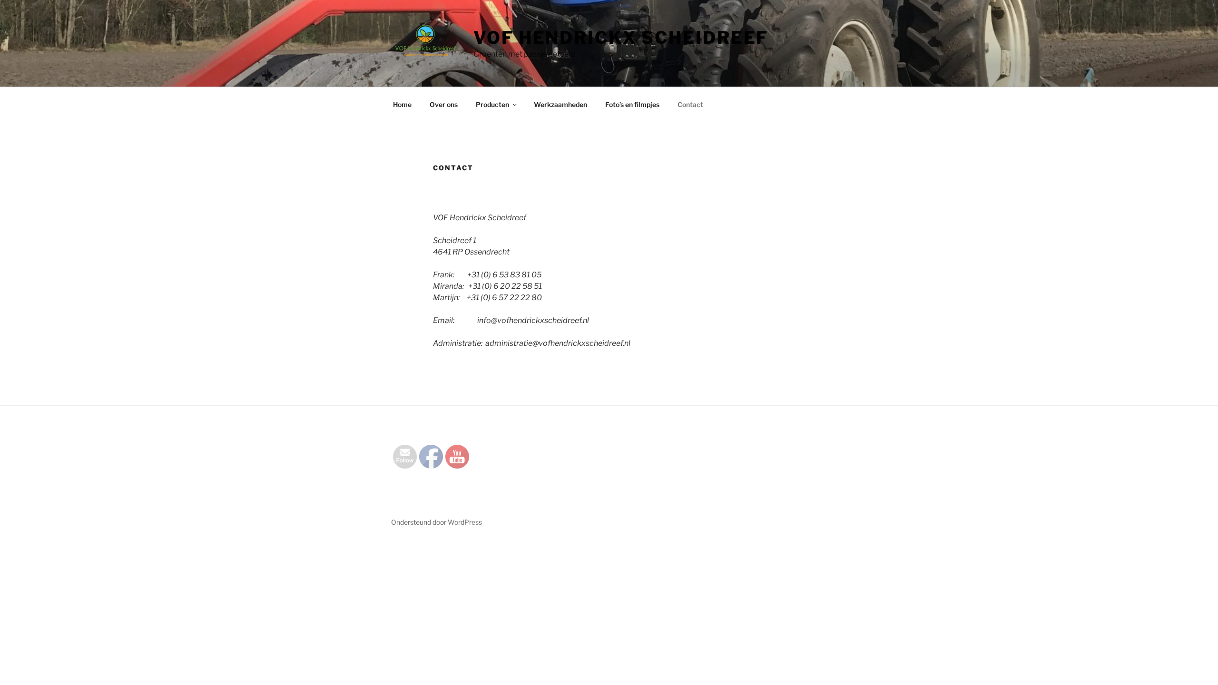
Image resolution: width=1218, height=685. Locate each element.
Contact (690, 104)
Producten (492, 104)
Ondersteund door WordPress (436, 522)
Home (402, 104)
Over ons (444, 104)
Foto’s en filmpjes (632, 104)
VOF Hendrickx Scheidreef (620, 37)
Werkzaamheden (560, 104)
